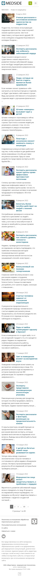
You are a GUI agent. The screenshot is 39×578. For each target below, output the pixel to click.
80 (24, 507)
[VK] (4, 536)
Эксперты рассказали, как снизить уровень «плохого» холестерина (26, 238)
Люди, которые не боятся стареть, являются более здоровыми (24, 81)
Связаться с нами (8, 531)
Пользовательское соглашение (14, 525)
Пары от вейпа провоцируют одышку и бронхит (26, 329)
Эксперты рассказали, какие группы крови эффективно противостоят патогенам (26, 174)
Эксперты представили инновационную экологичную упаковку (24, 390)
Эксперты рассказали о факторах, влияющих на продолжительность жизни (26, 419)
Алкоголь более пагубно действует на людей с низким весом (26, 207)
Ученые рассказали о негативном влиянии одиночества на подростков (26, 20)
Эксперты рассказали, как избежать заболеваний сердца (26, 51)
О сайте (5, 528)
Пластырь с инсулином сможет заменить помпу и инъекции (25, 142)
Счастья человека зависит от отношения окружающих (24, 299)
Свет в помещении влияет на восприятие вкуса (26, 358)
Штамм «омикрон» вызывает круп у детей (25, 111)
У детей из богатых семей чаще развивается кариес (25, 450)
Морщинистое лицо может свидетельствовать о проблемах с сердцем (26, 480)
